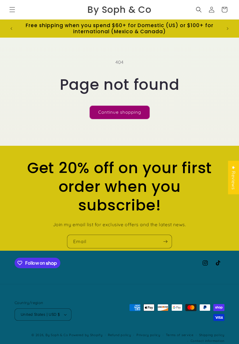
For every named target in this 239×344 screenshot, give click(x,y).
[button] (12, 9)
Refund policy (119, 335)
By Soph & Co (56, 335)
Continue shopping (119, 112)
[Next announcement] (227, 28)
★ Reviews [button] (233, 177)
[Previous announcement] (11, 28)
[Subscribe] (165, 241)
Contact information (207, 341)
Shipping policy (212, 335)
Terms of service (180, 335)
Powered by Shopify (86, 335)
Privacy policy (148, 335)
